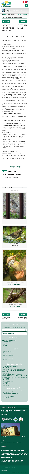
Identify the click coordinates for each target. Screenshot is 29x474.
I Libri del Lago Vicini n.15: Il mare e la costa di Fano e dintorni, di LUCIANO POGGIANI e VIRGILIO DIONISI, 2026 (13, 371)
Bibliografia (6, 343)
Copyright (16, 461)
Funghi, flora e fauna (21, 14)
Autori (4, 344)
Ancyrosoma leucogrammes (10, 367)
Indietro (6, 21)
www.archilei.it (4, 414)
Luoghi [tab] (15, 171)
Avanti (22, 21)
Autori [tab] (10, 171)
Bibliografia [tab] (19, 174)
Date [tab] (4, 171)
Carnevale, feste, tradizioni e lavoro (12, 356)
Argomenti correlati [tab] (8, 174)
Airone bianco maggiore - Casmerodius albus (14, 391)
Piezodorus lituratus (7, 384)
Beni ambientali (7, 354)
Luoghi (5, 345)
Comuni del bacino (8, 358)
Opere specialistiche (8, 360)
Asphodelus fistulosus (8, 381)
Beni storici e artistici (8, 355)
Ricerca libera (7, 341)
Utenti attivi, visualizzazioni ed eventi (9, 444)
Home (5, 14)
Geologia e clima (7, 351)
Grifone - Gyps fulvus (8, 397)
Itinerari (5, 359)
